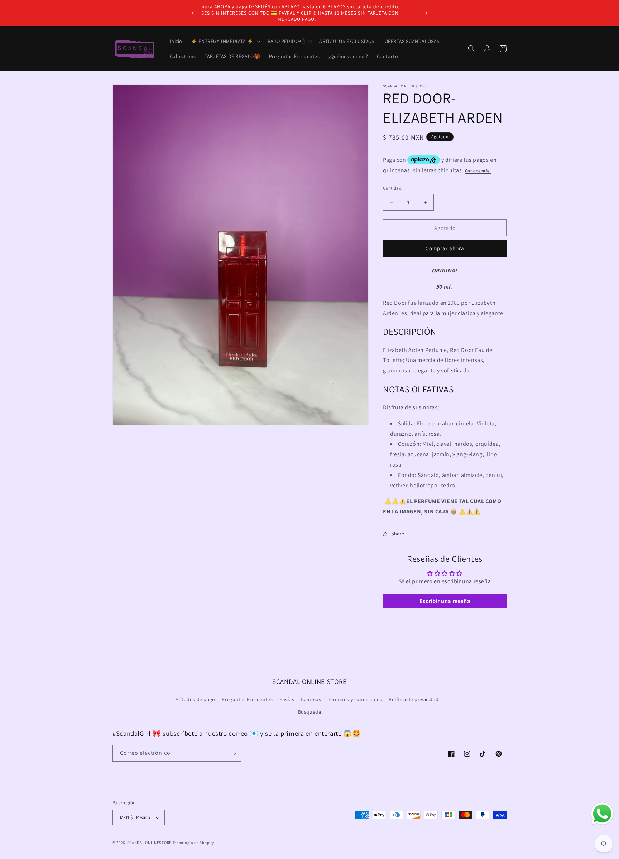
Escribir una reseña (444, 601)
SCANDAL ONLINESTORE (149, 842)
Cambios (311, 699)
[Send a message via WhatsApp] (602, 814)
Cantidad (392, 188)
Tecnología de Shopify (193, 842)
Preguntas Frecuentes (247, 699)
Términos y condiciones (355, 699)
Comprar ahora (445, 248)
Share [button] (397, 533)
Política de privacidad (413, 699)
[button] (225, 41)
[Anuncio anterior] (193, 13)
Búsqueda (309, 712)
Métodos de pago (195, 699)
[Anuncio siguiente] (426, 13)
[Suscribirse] (233, 753)
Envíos (286, 699)
